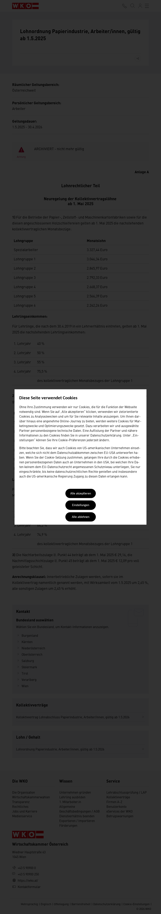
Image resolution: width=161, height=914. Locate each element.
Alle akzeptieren (80, 493)
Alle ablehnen (80, 517)
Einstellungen (80, 505)
